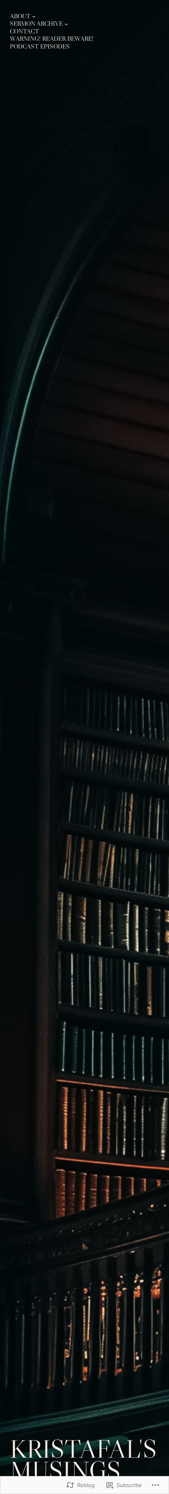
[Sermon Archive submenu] (66, 24)
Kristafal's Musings (83, 1459)
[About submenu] (34, 16)
